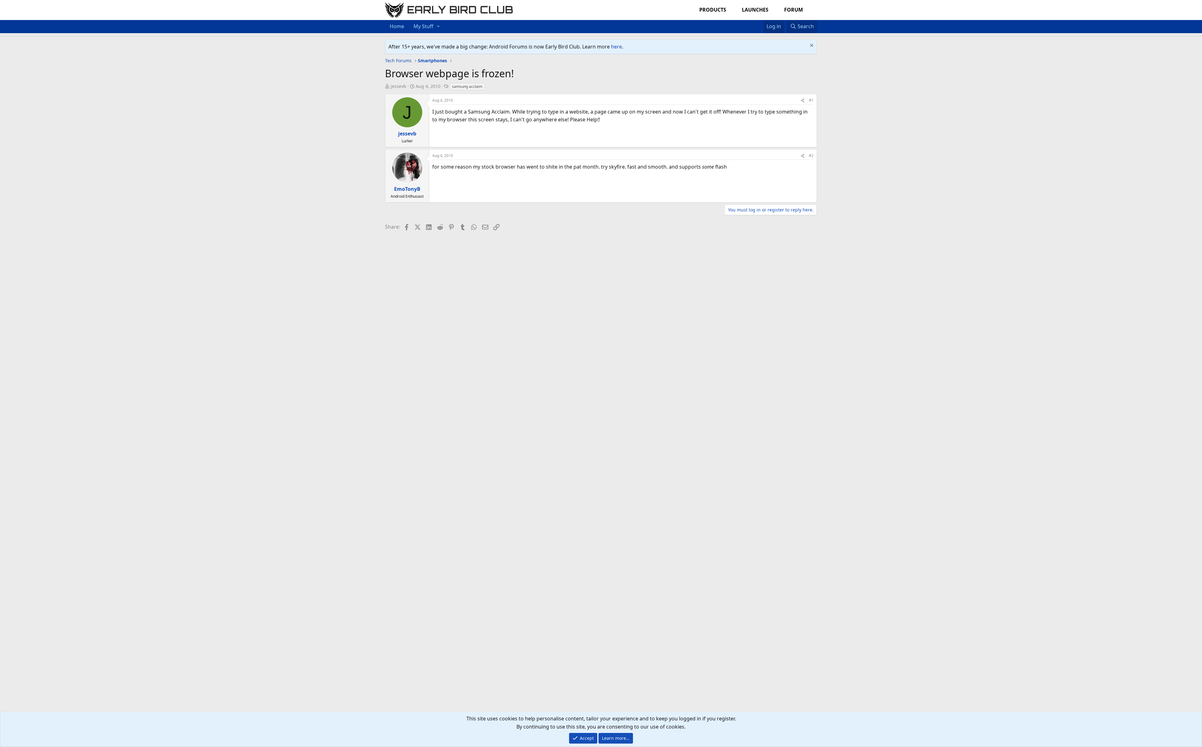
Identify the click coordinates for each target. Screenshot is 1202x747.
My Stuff (423, 26)
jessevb (398, 86)
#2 (811, 155)
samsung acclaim (467, 86)
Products (712, 9)
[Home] (754, 22)
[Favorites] (760, 22)
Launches (755, 9)
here (616, 46)
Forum (793, 9)
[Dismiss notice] (811, 46)
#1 (811, 100)
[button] (438, 26)
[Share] (803, 100)
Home (397, 26)
